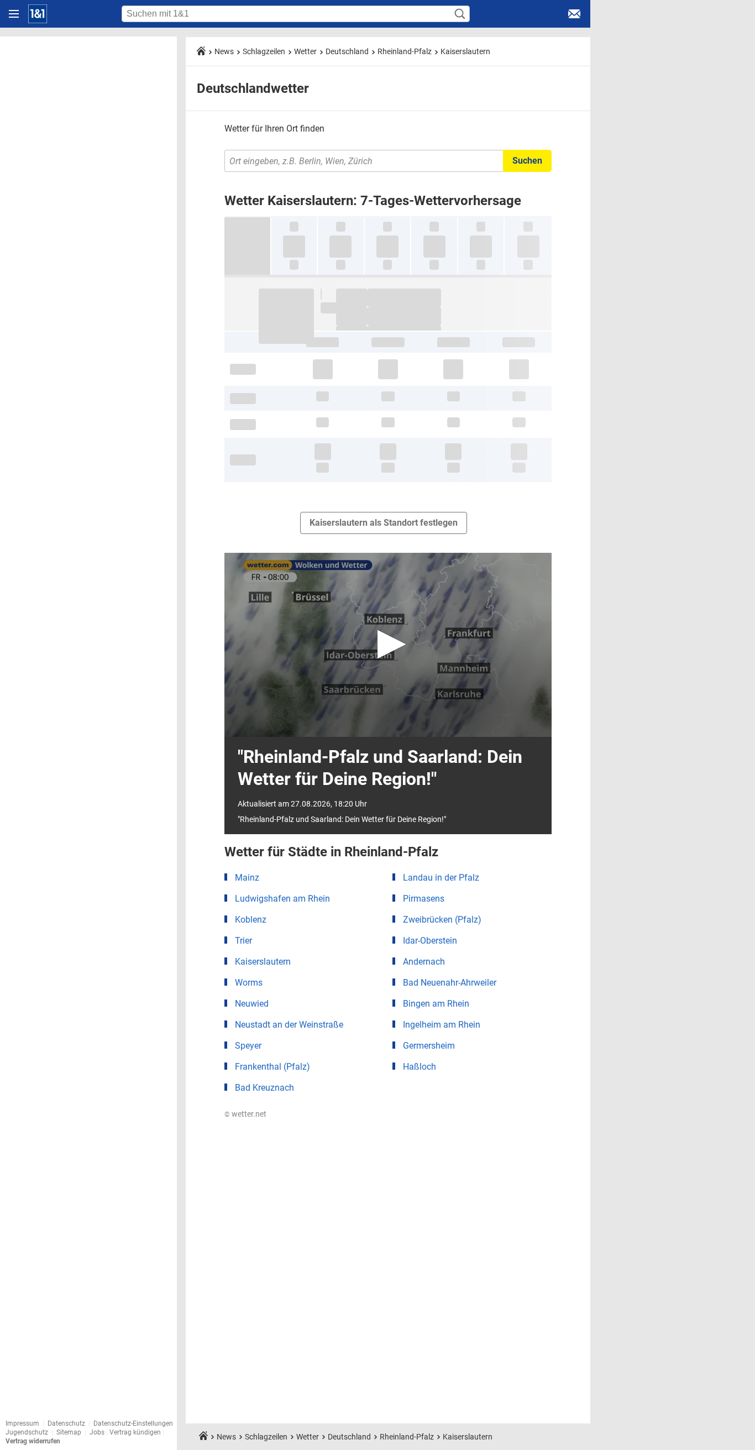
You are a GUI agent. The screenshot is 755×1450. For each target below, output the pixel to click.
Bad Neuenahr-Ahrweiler (449, 982)
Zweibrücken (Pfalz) (442, 919)
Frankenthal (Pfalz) (272, 1066)
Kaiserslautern (465, 51)
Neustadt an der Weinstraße (289, 1024)
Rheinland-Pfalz (405, 51)
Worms (249, 982)
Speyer (248, 1045)
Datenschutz (66, 1423)
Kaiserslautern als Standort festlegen (384, 522)
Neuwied (252, 1003)
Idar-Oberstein (430, 940)
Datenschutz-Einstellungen (133, 1423)
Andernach (424, 961)
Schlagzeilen (264, 51)
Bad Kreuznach (264, 1087)
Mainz (247, 877)
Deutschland (347, 51)
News (224, 51)
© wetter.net (245, 1113)
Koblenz (250, 919)
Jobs (97, 1432)
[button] (388, 644)
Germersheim (429, 1045)
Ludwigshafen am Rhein (282, 898)
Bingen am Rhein (436, 1003)
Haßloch (419, 1066)
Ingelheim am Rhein (441, 1024)
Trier (243, 940)
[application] (388, 645)
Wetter (305, 51)
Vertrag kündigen (135, 1432)
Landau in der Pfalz (441, 877)
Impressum (22, 1423)
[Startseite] (38, 14)
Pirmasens (423, 898)
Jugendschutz (27, 1432)
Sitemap (68, 1432)
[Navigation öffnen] (14, 14)
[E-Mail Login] (574, 14)
